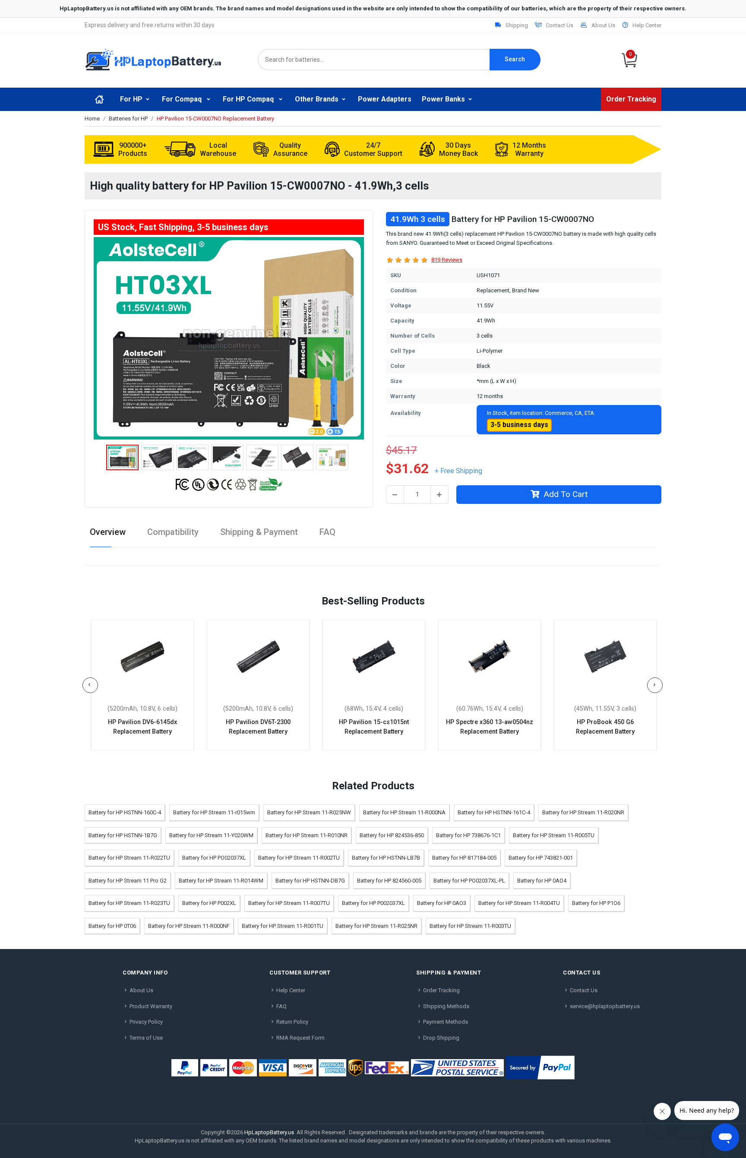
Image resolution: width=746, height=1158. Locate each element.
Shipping (517, 25)
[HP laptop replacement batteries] (153, 59)
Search (515, 59)
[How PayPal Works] (540, 1067)
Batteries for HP (128, 118)
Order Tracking (631, 99)
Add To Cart (566, 494)
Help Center (646, 25)
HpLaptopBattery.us (269, 1132)
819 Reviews (446, 259)
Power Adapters (384, 99)
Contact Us (559, 25)
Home (92, 118)
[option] (229, 338)
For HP (131, 99)
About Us (603, 25)
